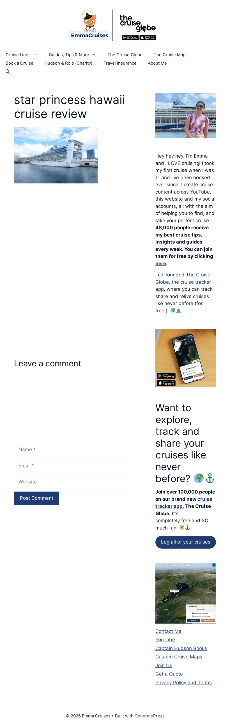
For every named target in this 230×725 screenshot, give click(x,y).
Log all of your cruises (185, 542)
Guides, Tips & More (69, 54)
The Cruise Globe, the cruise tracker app (183, 282)
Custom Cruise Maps (178, 657)
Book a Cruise (19, 63)
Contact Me (168, 631)
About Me (157, 63)
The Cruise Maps (171, 54)
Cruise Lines (18, 54)
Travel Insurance (120, 63)
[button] (7, 71)
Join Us (163, 665)
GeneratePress (150, 716)
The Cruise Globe (124, 54)
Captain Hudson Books (181, 648)
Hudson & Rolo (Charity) (68, 63)
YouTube (165, 639)
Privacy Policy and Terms (183, 682)
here (160, 263)
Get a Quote (169, 674)
